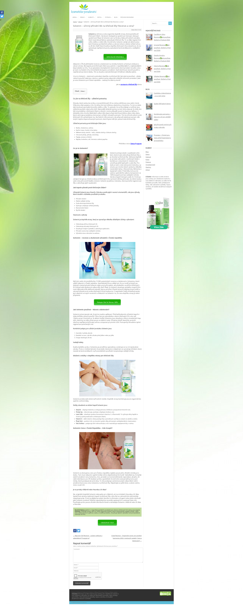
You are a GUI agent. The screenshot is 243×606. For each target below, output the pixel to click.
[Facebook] (75, 530)
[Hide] (1, 20)
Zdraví (82, 17)
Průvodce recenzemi (127, 17)
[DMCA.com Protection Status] (165, 595)
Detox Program (136, 144)
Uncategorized (150, 165)
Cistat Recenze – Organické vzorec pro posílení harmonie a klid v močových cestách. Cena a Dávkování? (126, 538)
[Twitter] (78, 530)
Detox (99, 17)
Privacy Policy (103, 592)
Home (75, 22)
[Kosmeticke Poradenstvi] (83, 13)
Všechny (148, 167)
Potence (107, 17)
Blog (115, 17)
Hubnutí (90, 17)
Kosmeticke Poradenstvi (81, 602)
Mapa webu (113, 592)
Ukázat (82, 91)
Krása (74, 17)
